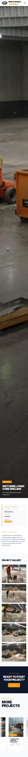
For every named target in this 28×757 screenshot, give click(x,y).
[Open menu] (24, 3)
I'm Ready (14, 685)
